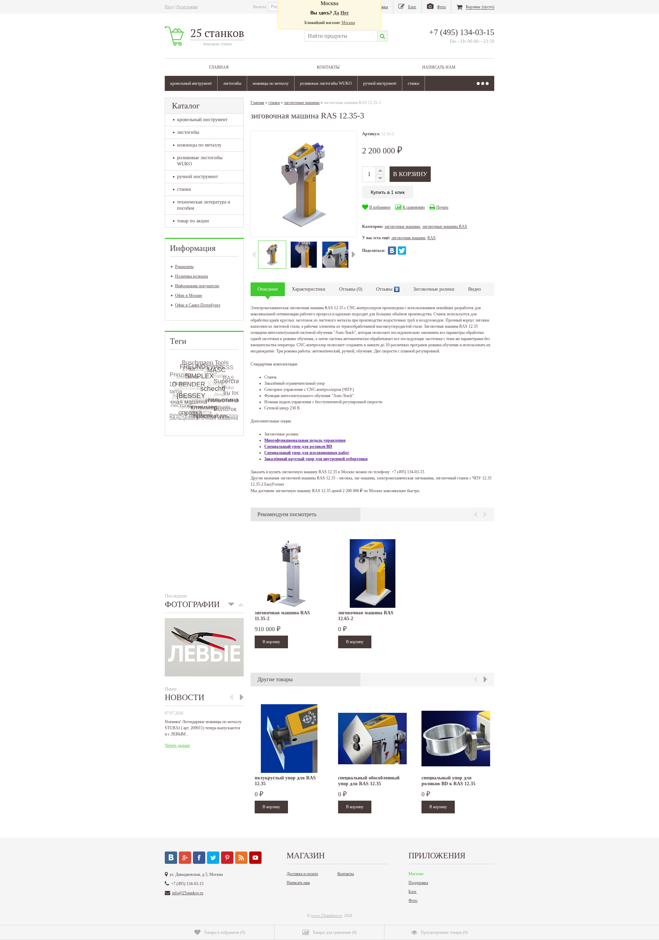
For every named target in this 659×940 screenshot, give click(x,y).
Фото (412, 900)
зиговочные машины (302, 102)
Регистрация (187, 6)
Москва (348, 22)
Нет (344, 12)
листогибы (232, 83)
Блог (412, 891)
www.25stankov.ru (326, 915)
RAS (431, 237)
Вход (169, 6)
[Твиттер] (213, 857)
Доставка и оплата (302, 873)
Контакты (328, 67)
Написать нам (438, 67)
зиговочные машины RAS (444, 226)
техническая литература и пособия (203, 205)
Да (336, 12)
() (224, 932)
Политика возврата (191, 276)
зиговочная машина (408, 237)
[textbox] (340, 36)
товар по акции (193, 220)
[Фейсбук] (199, 857)
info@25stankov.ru (187, 893)
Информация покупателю (197, 285)
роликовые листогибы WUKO (326, 83)
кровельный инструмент (191, 83)
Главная (219, 67)
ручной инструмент (379, 83)
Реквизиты (184, 266)
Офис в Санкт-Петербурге (197, 305)
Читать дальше (177, 745)
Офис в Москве (188, 295)
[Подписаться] (241, 857)
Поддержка (418, 882)
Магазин (415, 873)
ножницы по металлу (271, 83)
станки (413, 83)
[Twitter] (402, 250)
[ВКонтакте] (392, 250)
